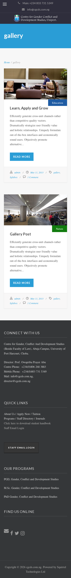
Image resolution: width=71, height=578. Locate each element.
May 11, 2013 (36, 172)
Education (57, 103)
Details (45, 89)
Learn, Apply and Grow (35, 80)
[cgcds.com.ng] (35, 18)
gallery (56, 172)
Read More (21, 156)
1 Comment (32, 177)
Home (7, 62)
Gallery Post (35, 206)
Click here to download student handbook (27, 423)
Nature (59, 228)
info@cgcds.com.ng (38, 9)
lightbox (13, 177)
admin (17, 172)
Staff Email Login (14, 428)
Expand (25, 89)
